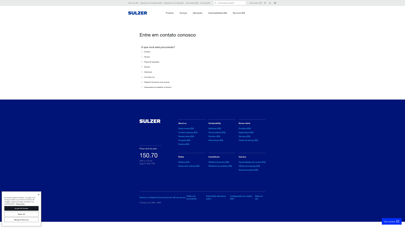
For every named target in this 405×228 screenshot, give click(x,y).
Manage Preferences (21, 220)
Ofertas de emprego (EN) (249, 166)
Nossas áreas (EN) (186, 136)
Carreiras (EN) (205, 3)
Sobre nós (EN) (133, 3)
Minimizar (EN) (215, 128)
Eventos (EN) (183, 144)
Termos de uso (179, 197)
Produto (147, 52)
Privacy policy (20, 204)
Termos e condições (148, 197)
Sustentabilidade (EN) (217, 13)
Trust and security (164, 197)
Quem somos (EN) (186, 128)
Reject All (21, 214)
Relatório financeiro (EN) (219, 162)
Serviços (183, 13)
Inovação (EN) (184, 140)
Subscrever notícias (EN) (188, 166)
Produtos (170, 13)
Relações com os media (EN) (174, 3)
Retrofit (147, 67)
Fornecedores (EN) (192, 3)
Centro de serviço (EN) (248, 140)
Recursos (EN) (239, 13)
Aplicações (197, 13)
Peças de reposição (151, 62)
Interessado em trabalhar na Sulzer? (158, 87)
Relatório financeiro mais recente (156, 82)
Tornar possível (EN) (217, 132)
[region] (21, 208)
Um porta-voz (149, 77)
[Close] (38, 194)
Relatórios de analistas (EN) (220, 166)
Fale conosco (390, 221)
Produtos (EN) (245, 128)
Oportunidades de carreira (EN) (252, 162)
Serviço (147, 57)
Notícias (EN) (183, 162)
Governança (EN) (216, 140)
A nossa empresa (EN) (187, 132)
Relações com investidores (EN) (151, 3)
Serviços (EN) (244, 136)
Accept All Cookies (21, 208)
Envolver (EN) (214, 136)
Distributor (148, 72)
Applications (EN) (246, 132)
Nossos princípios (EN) (248, 170)
